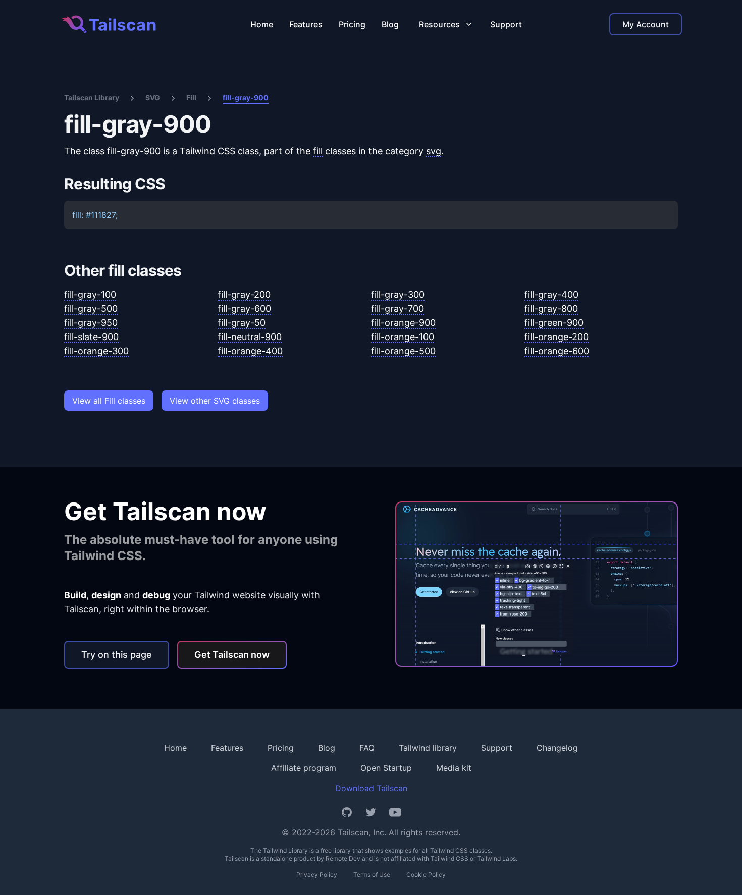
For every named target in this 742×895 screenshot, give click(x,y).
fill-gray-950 (91, 322)
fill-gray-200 (244, 294)
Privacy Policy (316, 874)
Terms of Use (371, 874)
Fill (191, 97)
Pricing (352, 24)
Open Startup (386, 768)
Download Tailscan (371, 788)
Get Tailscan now (232, 654)
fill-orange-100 (402, 336)
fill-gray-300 (398, 294)
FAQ (367, 748)
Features (306, 24)
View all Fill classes (108, 401)
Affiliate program (303, 768)
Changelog (557, 748)
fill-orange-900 (403, 322)
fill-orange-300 (96, 351)
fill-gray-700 (397, 308)
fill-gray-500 (91, 308)
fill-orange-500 (403, 351)
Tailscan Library (91, 97)
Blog (390, 24)
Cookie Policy (426, 874)
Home (261, 24)
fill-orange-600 (556, 351)
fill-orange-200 (556, 336)
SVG (152, 97)
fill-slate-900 (91, 336)
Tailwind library (428, 748)
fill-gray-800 (551, 308)
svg (433, 151)
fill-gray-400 (551, 294)
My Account (645, 24)
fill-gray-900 (246, 97)
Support (506, 24)
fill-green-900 (554, 322)
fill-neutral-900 (250, 336)
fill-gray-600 (244, 308)
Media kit (453, 768)
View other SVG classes (215, 401)
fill (318, 151)
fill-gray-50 (242, 322)
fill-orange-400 (250, 351)
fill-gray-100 (90, 294)
